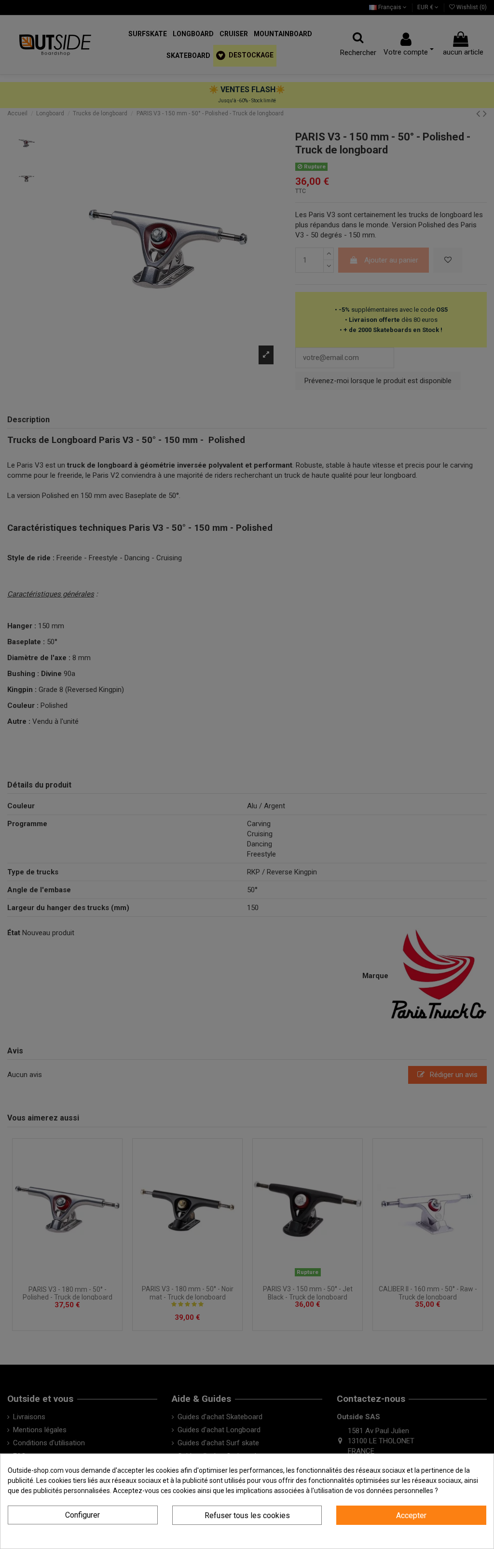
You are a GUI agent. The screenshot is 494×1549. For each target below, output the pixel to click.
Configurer (82, 1515)
